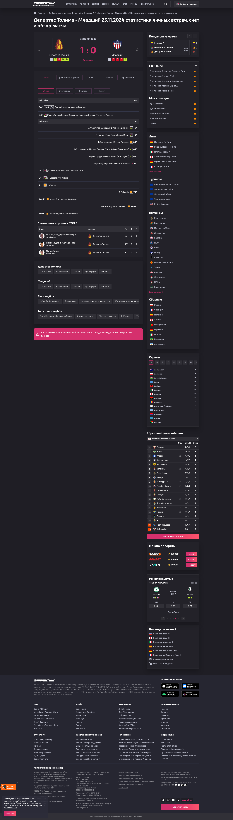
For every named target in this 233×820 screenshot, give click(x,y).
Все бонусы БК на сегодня (88, 759)
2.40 (156, 606)
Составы (83, 91)
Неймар (37, 746)
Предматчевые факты (68, 77)
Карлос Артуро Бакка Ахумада (102, 156)
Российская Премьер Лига (46, 725)
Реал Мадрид (160, 218)
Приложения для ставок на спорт (134, 739)
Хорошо (10, 813)
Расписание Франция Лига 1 (165, 655)
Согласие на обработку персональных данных (178, 757)
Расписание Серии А (162, 642)
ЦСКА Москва (156, 104)
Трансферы (90, 271)
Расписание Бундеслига (163, 651)
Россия (156, 305)
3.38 (173, 606)
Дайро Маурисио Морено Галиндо (70, 107)
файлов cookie (10, 808)
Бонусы (95, 4)
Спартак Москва (158, 118)
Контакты (165, 743)
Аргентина (158, 344)
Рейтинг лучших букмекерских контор (136, 743)
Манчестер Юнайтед (164, 262)
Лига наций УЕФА (161, 194)
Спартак (158, 272)
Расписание (62, 271)
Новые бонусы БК (84, 739)
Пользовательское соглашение (131, 778)
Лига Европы (124, 709)
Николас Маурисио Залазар (113, 206)
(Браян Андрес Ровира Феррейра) (62, 115)
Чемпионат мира (161, 199)
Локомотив (159, 277)
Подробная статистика (173, 536)
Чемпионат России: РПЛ (162, 91)
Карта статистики (169, 746)
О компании (166, 739)
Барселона (159, 223)
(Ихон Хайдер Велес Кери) (117, 149)
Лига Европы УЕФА (162, 189)
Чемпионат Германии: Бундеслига (166, 81)
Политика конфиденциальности (131, 785)
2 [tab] (170, 618)
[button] (173, 370)
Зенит (153, 123)
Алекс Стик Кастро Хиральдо (63, 199)
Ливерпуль (159, 233)
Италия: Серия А (161, 152)
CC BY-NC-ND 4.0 (167, 785)
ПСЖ (156, 243)
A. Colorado (124, 192)
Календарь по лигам (163, 659)
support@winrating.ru (84, 800)
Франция (157, 310)
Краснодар (159, 287)
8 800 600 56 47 (95, 795)
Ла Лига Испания (41, 715)
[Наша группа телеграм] (163, 800)
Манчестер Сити (162, 228)
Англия (156, 319)
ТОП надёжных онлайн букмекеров (135, 752)
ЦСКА (157, 282)
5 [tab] (178, 618)
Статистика (71, 4)
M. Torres (52, 185)
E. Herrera (100, 135)
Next (195, 36)
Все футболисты (41, 759)
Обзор (46, 91)
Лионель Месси (41, 743)
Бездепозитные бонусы (87, 746)
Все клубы (80, 728)
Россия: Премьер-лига (163, 147)
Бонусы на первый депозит (88, 743)
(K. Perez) (51, 171)
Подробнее (173, 612)
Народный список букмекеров (132, 746)
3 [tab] (173, 618)
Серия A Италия (41, 709)
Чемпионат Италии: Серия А (164, 86)
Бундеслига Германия (44, 719)
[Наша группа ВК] (168, 800)
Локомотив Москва (159, 113)
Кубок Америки (160, 204)
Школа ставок (147, 4)
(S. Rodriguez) (123, 156)
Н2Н (91, 77)
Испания (158, 315)
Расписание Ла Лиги (161, 646)
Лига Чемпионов (126, 712)
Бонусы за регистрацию (87, 749)
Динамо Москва (157, 108)
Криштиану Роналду (43, 739)
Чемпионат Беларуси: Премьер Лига (167, 71)
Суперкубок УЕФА (127, 725)
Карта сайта (123, 788)
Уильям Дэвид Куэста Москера (64, 214)
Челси (157, 247)
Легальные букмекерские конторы (134, 749)
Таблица (109, 77)
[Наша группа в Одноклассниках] (178, 800)
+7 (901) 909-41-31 (93, 793)
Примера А (70, 301)
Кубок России (125, 715)
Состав (76, 271)
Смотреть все (155, 171)
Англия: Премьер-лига (163, 157)
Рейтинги (84, 4)
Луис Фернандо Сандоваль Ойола (56, 316)
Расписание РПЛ (160, 634)
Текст (102, 91)
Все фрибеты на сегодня (87, 756)
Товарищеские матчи (128, 722)
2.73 (190, 606)
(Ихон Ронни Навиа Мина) (117, 135)
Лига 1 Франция (41, 722)
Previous (189, 36)
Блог (125, 4)
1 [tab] (167, 618)
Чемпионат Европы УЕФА (165, 184)
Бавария (158, 238)
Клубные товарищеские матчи (95, 301)
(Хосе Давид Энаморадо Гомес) (115, 128)
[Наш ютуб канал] (173, 800)
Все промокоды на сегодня (88, 752)
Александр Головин (42, 752)
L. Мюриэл (126, 316)
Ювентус (158, 257)
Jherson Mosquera (107, 316)
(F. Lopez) (51, 178)
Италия (156, 334)
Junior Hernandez (85, 316)
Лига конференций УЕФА (130, 719)
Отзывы (134, 4)
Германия (157, 329)
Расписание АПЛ (160, 638)
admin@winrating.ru (103, 804)
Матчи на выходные (162, 663)
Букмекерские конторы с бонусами (135, 756)
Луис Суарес (39, 756)
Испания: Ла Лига (162, 142)
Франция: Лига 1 (160, 166)
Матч (46, 77)
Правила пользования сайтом (174, 752)
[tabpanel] (173, 597)
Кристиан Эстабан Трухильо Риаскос (96, 115)
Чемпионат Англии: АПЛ (162, 76)
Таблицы (105, 271)
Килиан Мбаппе (41, 749)
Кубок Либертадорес (50, 301)
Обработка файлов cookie (172, 749)
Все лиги (38, 728)
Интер (157, 252)
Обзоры (105, 4)
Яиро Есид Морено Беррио (106, 164)
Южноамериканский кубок (128, 301)
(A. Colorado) (124, 164)
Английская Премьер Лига (46, 712)
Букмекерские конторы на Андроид (135, 759)
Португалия (158, 324)
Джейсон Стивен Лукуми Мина (70, 171)
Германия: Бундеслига (163, 161)
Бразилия (157, 339)
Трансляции (128, 77)
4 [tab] (175, 618)
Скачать (116, 4)
